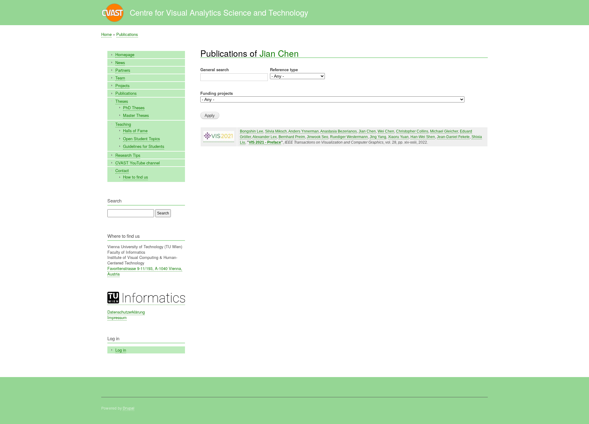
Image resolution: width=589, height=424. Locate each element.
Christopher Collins (412, 131)
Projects (122, 85)
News (120, 62)
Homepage (124, 54)
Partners (122, 70)
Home (106, 34)
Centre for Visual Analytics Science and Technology (219, 12)
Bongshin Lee (251, 131)
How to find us (135, 177)
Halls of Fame (135, 130)
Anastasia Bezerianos (338, 131)
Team (120, 78)
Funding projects (216, 93)
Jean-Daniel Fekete (453, 137)
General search (214, 69)
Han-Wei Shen (422, 137)
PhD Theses (133, 107)
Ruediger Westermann (349, 137)
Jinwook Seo (317, 137)
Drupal (128, 408)
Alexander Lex (264, 137)
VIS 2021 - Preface (265, 142)
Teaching (123, 124)
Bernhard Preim (292, 137)
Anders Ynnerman (303, 131)
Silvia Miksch (276, 131)
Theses (121, 101)
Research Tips (127, 155)
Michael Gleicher (444, 131)
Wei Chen (386, 131)
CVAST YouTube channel (137, 163)
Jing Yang (378, 137)
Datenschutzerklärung (126, 312)
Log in (120, 350)
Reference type (284, 69)
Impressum (117, 317)
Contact (122, 170)
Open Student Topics (141, 138)
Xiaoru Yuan (398, 137)
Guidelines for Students (143, 146)
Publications (127, 34)
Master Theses (136, 115)
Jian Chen (279, 53)
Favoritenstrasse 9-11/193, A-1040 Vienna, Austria (144, 271)
